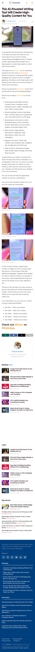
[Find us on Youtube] (16, 557)
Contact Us (16, 640)
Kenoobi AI (21, 89)
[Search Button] (32, 2)
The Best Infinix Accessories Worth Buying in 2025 (17, 512)
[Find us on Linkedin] (20, 557)
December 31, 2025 (15, 509)
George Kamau (11, 21)
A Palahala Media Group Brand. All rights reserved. (15, 647)
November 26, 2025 (7, 513)
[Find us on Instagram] (12, 557)
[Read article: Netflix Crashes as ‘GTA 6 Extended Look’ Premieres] (5, 394)
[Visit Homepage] (14, 2)
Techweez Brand (17, 638)
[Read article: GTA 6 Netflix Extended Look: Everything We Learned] (5, 402)
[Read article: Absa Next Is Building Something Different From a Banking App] (5, 386)
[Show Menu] (3, 2)
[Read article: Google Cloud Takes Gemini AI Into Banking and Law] (5, 370)
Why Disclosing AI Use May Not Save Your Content (17, 602)
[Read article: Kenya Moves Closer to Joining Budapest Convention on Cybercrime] (5, 410)
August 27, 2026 (15, 412)
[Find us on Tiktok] (25, 557)
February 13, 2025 (7, 532)
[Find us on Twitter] (8, 557)
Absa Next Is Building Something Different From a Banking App (20, 385)
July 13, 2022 (22, 21)
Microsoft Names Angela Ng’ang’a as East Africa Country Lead (21, 377)
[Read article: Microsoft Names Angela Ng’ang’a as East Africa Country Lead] (5, 378)
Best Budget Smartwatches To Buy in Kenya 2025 (17, 530)
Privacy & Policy (6, 640)
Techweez (8, 644)
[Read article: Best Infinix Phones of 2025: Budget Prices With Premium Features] (5, 506)
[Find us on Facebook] (3, 557)
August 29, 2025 (22, 523)
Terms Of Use (5, 638)
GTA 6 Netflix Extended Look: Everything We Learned (19, 401)
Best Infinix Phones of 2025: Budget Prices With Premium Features (21, 506)
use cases (19, 95)
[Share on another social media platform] (29, 335)
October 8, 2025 (11, 518)
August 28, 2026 (15, 372)
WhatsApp (24, 73)
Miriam (16, 70)
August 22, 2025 (12, 527)
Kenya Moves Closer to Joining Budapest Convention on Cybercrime (21, 409)
